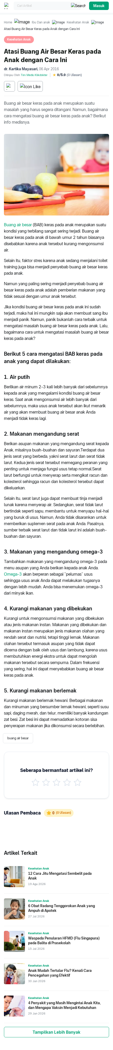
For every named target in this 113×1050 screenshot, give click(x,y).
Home (8, 22)
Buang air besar (18, 224)
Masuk (99, 6)
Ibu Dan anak (41, 22)
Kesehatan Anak (78, 22)
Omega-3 (13, 574)
